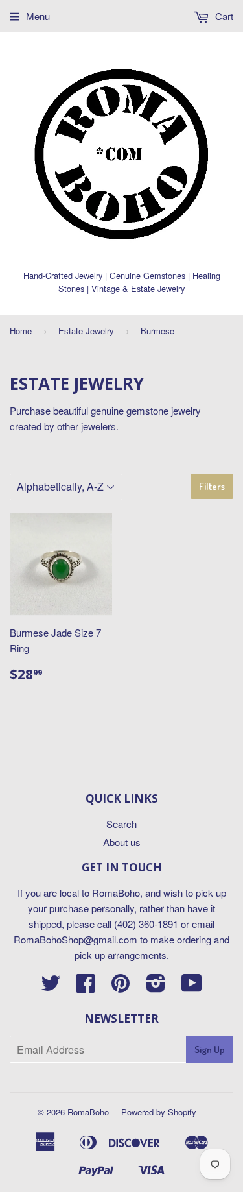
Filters (212, 486)
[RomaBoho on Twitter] (50, 986)
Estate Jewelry (86, 330)
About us (122, 842)
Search (121, 824)
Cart (223, 16)
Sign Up (209, 1049)
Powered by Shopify (158, 1112)
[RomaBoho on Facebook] (85, 986)
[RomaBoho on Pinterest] (120, 986)
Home (21, 330)
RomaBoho (88, 1112)
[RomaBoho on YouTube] (191, 986)
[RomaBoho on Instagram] (156, 986)
